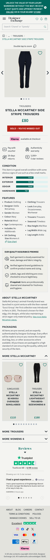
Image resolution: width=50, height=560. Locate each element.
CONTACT (39, 509)
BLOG (18, 509)
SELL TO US (34, 518)
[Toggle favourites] (37, 19)
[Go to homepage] (15, 19)
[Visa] (15, 535)
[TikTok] (27, 529)
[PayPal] (34, 541)
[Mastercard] (25, 535)
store (37, 12)
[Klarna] (25, 548)
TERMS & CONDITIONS (19, 513)
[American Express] (15, 541)
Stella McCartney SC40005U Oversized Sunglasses (13, 398)
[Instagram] (17, 529)
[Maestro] (34, 535)
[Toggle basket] (46, 19)
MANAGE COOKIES (18, 518)
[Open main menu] (4, 19)
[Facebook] (22, 529)
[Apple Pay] (25, 541)
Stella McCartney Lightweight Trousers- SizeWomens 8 (37, 398)
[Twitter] (32, 529)
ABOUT (9, 509)
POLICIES (36, 513)
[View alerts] (42, 19)
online (10, 12)
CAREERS (28, 509)
